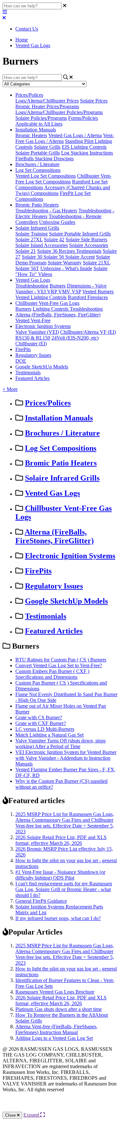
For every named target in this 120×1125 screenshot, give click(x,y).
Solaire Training (31, 233)
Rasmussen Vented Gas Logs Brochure (54, 992)
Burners (58, 285)
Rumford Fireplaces (88, 297)
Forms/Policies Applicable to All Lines (56, 121)
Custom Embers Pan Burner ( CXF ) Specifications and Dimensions (52, 674)
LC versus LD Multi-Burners (44, 729)
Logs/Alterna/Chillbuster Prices (47, 100)
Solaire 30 (33, 257)
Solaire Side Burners (86, 239)
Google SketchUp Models (41, 366)
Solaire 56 (54, 257)
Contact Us (26, 28)
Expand (31, 1115)
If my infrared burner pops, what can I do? (58, 918)
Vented (23, 320)
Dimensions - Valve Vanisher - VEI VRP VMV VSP (61, 288)
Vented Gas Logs (32, 45)
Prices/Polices (29, 95)
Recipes (67, 251)
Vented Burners (98, 291)
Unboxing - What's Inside (66, 268)
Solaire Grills (47, 147)
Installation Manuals (35, 129)
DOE (20, 361)
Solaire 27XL (29, 239)
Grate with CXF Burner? (40, 723)
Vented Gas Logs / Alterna (75, 135)
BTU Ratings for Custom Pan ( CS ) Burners (60, 659)
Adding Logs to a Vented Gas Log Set (54, 1038)
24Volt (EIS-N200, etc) (75, 338)
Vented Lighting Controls (41, 297)
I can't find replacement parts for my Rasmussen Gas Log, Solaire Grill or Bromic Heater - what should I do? (63, 889)
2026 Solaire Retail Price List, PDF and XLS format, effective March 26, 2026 (61, 840)
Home (21, 39)
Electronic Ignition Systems (43, 326)
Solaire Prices (94, 100)
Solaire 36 (48, 251)
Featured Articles (32, 378)
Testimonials (88, 251)
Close (11, 1115)
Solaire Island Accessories (41, 245)
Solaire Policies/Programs (41, 118)
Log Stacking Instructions (87, 152)
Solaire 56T (27, 268)
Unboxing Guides (57, 222)
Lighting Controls (51, 309)
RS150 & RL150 (32, 338)
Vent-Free (41, 320)
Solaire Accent (80, 257)
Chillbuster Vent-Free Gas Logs (47, 303)
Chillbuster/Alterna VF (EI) (88, 332)
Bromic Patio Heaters (37, 205)
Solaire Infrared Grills (37, 228)
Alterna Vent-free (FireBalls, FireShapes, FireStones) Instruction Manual (56, 1029)
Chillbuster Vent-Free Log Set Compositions (63, 178)
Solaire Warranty (65, 262)
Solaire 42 (54, 239)
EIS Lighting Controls (84, 147)
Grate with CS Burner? (38, 717)
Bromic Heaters (31, 135)
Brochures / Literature (37, 164)
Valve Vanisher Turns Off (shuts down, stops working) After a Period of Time (60, 743)
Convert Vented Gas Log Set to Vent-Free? (58, 665)
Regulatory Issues (33, 355)
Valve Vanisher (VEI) (37, 332)
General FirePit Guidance (41, 901)
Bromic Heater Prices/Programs (47, 106)
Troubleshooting (31, 285)
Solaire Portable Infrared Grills (80, 233)
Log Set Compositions (37, 170)
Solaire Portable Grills (37, 152)
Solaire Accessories (88, 245)
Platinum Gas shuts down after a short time (58, 1009)
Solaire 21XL (96, 262)
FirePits (23, 349)
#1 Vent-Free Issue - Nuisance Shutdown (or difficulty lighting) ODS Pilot (60, 875)
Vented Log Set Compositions (45, 176)
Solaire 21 (25, 251)
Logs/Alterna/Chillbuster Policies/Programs (59, 112)
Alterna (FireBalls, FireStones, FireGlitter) (57, 314)
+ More (10, 389)
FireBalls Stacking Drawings (44, 158)
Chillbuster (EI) (31, 343)
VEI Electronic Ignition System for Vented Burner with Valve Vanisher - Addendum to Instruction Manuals (65, 757)
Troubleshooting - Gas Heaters (46, 210)
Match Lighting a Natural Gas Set (49, 735)
